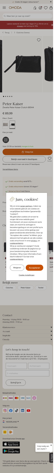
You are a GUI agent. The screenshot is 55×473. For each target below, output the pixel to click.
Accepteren (34, 267)
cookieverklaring (16, 243)
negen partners (26, 206)
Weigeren (17, 268)
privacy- (34, 240)
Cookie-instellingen (26, 275)
